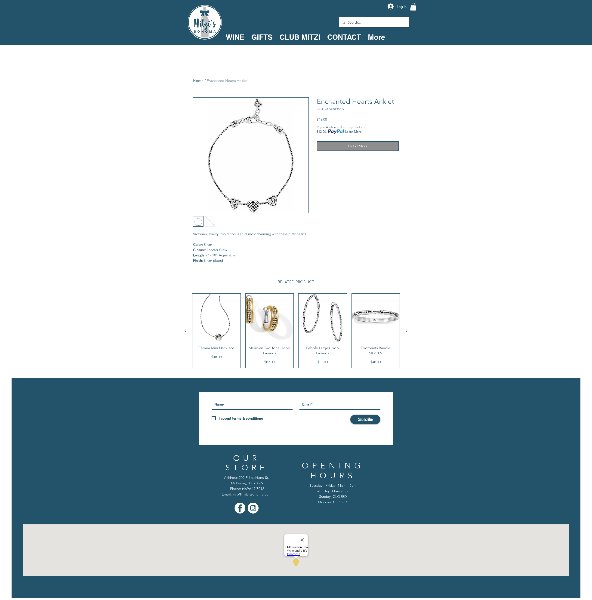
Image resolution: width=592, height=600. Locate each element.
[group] (296, 330)
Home (198, 80)
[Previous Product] (185, 330)
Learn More (353, 131)
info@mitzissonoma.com (252, 494)
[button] (413, 6)
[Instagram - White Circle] (253, 508)
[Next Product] (406, 330)
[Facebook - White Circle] (239, 508)
